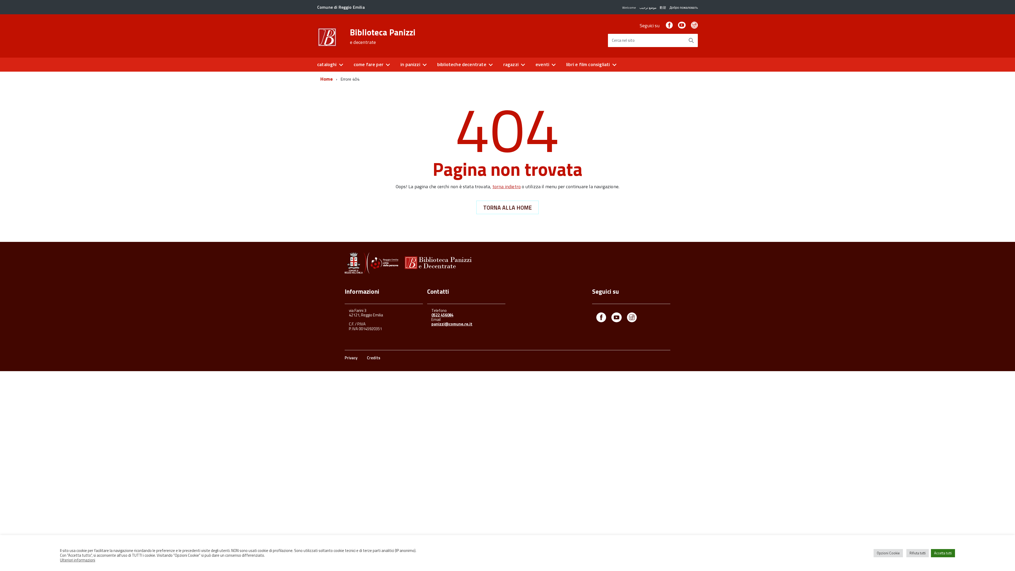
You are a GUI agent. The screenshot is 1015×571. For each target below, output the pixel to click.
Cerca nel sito (623, 40)
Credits (373, 358)
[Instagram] (694, 25)
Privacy (351, 358)
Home (326, 78)
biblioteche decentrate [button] (461, 64)
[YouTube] (681, 25)
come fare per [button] (369, 64)
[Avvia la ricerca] (691, 40)
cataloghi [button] (327, 64)
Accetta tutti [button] (943, 553)
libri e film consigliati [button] (588, 64)
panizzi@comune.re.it (451, 324)
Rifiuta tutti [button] (918, 553)
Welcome (629, 7)
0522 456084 (442, 315)
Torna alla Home (507, 207)
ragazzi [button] (511, 64)
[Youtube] (616, 318)
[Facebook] (669, 25)
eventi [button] (542, 64)
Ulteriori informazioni (77, 560)
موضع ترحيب (647, 7)
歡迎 (663, 7)
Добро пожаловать (684, 7)
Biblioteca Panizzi (383, 36)
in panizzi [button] (410, 64)
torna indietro (506, 186)
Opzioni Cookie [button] (888, 553)
